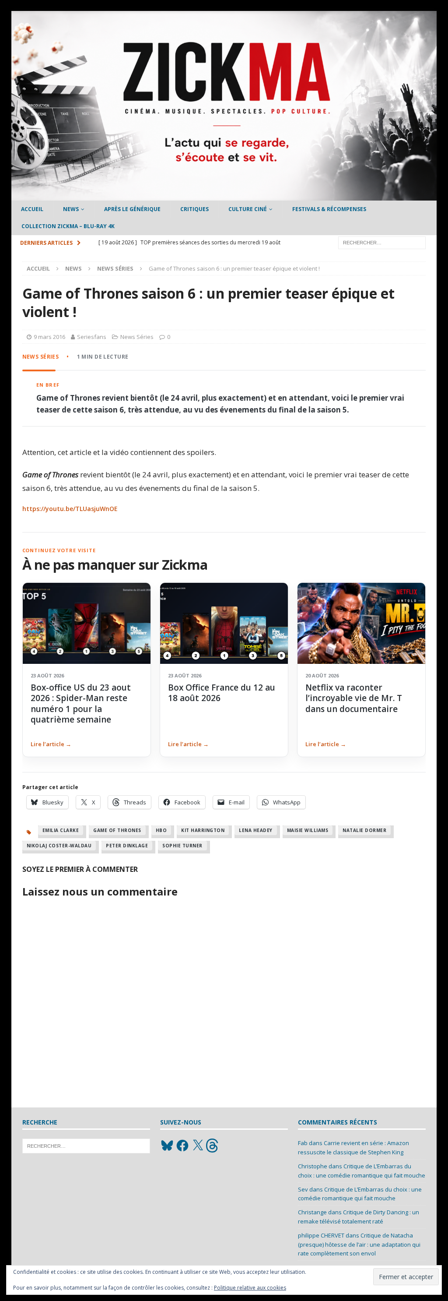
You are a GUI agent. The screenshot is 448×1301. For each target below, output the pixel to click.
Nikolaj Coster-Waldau (59, 846)
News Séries (137, 337)
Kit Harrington (202, 830)
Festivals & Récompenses (329, 209)
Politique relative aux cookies (250, 1287)
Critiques (194, 209)
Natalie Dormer (364, 830)
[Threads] (213, 1146)
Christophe (312, 1166)
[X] (198, 1146)
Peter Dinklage (127, 846)
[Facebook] (182, 1146)
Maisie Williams (308, 830)
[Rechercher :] (382, 242)
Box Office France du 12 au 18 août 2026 (221, 693)
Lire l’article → (51, 744)
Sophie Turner (182, 846)
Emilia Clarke (60, 830)
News (71, 209)
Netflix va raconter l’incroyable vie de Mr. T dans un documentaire (353, 698)
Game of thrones (117, 830)
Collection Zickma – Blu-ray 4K (68, 226)
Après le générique (132, 209)
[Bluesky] (167, 1146)
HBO (161, 830)
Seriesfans (91, 337)
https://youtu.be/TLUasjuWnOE (70, 508)
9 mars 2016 (49, 337)
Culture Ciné (247, 209)
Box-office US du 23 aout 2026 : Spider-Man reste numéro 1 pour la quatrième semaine (81, 703)
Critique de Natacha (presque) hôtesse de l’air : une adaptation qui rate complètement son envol (359, 1244)
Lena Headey (256, 830)
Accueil (32, 209)
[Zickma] (224, 195)
